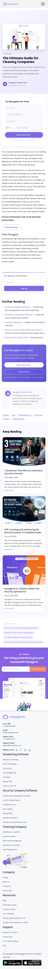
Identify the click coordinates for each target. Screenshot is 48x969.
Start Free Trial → (24, 365)
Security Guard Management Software (16, 796)
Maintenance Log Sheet (11, 832)
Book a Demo (24, 371)
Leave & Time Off (9, 786)
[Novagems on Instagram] (25, 750)
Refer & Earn (7, 891)
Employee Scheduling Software (19, 314)
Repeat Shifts (7, 781)
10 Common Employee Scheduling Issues (18, 637)
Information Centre (10, 905)
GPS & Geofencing (9, 764)
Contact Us (7, 886)
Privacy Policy (8, 937)
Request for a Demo (10, 932)
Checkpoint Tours (9, 804)
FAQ (4, 945)
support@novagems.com (12, 744)
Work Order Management (12, 841)
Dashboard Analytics (10, 818)
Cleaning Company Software (17, 307)
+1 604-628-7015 (9, 737)
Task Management (13, 322)
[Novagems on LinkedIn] (29, 750)
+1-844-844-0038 (9, 725)
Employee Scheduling (10, 759)
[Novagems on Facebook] (20, 750)
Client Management (10, 849)
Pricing (5, 877)
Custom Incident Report (11, 800)
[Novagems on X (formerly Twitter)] (16, 750)
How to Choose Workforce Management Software (21, 628)
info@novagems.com (10, 731)
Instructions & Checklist (11, 845)
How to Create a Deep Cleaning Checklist (23, 329)
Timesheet (6, 777)
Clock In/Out (7, 768)
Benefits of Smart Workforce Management (18, 633)
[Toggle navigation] (43, 4)
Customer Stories (9, 909)
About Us (6, 882)
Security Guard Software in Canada (15, 922)
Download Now (11, 227)
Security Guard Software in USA (14, 918)
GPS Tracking (7, 809)
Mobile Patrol (8, 813)
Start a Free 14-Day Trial (16, 337)
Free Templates (8, 914)
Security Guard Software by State (15, 822)
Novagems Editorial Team (17, 83)
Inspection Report (9, 836)
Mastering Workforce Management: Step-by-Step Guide (23, 642)
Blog (4, 900)
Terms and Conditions (11, 941)
